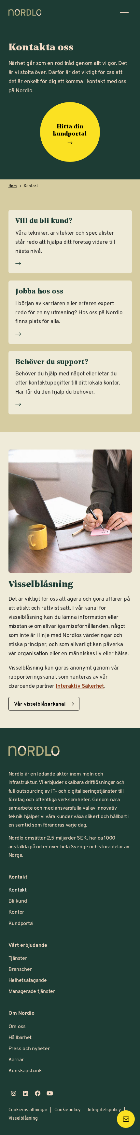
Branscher (20, 969)
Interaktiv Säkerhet (80, 685)
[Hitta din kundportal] (70, 143)
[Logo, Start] (34, 751)
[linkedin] (25, 1093)
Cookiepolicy (67, 1109)
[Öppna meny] (124, 12)
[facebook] (37, 1093)
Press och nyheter (29, 1048)
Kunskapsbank (25, 1070)
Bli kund (17, 900)
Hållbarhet (20, 1037)
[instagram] (13, 1093)
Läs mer (69, 260)
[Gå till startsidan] (25, 12)
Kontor (16, 911)
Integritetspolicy (104, 1109)
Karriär (16, 1059)
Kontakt (17, 889)
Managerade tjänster (31, 991)
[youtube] (49, 1093)
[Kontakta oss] (126, 1119)
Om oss (17, 1026)
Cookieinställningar (27, 1109)
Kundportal (21, 923)
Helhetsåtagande (27, 980)
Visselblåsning (23, 1118)
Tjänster (17, 958)
